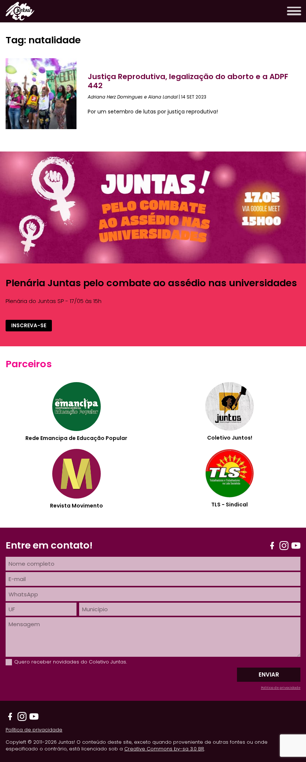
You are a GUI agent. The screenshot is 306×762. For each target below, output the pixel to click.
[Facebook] (272, 545)
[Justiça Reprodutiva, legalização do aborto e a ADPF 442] (47, 93)
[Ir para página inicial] (20, 18)
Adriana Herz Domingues (115, 97)
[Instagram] (284, 545)
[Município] (189, 609)
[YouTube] (295, 545)
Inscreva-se (28, 325)
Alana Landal (163, 97)
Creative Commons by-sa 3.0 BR (164, 749)
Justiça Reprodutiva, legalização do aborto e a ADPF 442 (188, 81)
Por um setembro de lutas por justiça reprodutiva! (153, 111)
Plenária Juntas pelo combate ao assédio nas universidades (151, 283)
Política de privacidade (280, 688)
